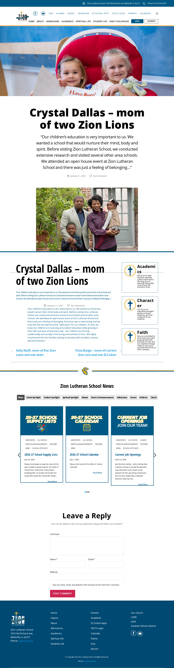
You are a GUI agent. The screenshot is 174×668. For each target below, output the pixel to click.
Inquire (54, 617)
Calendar (145, 13)
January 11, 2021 (78, 176)
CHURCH (151, 21)
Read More (52, 481)
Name (53, 559)
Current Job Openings (128, 454)
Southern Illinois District (143, 625)
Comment (54, 534)
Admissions (52, 21)
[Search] (157, 13)
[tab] (21, 397)
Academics (67, 21)
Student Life (100, 21)
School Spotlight (40, 448)
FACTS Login (118, 13)
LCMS (134, 617)
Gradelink (83, 13)
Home (31, 21)
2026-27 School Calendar (84, 454)
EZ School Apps (100, 13)
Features (53, 444)
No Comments (100, 176)
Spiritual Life (83, 21)
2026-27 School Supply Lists (40, 454)
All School (42, 440)
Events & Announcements (36, 444)
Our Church (137, 612)
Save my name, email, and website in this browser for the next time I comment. (86, 585)
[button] (85, 492)
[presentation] (21, 397)
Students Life (57, 643)
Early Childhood (119, 21)
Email (91, 559)
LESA (133, 621)
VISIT (137, 21)
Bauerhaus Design (89, 661)
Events (71, 13)
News (27, 448)
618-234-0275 (26, 640)
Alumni (60, 13)
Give (51, 13)
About (40, 21)
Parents (132, 13)
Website (54, 572)
